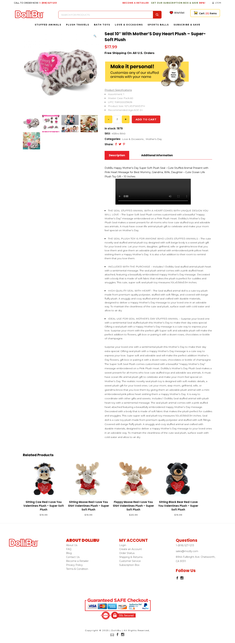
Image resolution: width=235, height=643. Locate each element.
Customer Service (130, 561)
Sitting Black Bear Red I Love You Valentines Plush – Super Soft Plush (178, 505)
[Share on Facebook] (116, 144)
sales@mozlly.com (187, 551)
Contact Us (72, 557)
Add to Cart (31, 515)
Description (117, 155)
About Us (71, 545)
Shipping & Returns (130, 557)
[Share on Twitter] (120, 144)
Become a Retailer (77, 561)
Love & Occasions (132, 139)
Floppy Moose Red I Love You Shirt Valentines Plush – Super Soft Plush (133, 505)
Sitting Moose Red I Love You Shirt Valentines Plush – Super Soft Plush (88, 505)
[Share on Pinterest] (124, 144)
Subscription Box (129, 565)
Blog (69, 553)
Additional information (157, 155)
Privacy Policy (74, 565)
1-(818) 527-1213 (185, 545)
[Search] (157, 15)
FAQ (68, 549)
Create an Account (130, 549)
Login (218, 3)
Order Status (127, 553)
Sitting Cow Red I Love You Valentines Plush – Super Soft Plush (43, 505)
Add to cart (146, 119)
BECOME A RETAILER (135, 3)
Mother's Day (154, 139)
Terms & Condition (77, 568)
